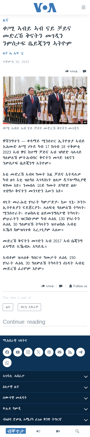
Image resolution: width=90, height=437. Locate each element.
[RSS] (70, 352)
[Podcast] (49, 352)
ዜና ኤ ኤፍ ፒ (13, 53)
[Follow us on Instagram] (28, 352)
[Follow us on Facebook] (7, 352)
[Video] (58, 431)
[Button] (71, 71)
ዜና (6, 20)
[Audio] (38, 431)
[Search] (77, 431)
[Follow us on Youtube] (17, 352)
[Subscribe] (59, 352)
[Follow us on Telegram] (80, 352)
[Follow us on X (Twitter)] (38, 352)
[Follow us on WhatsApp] (7, 362)
